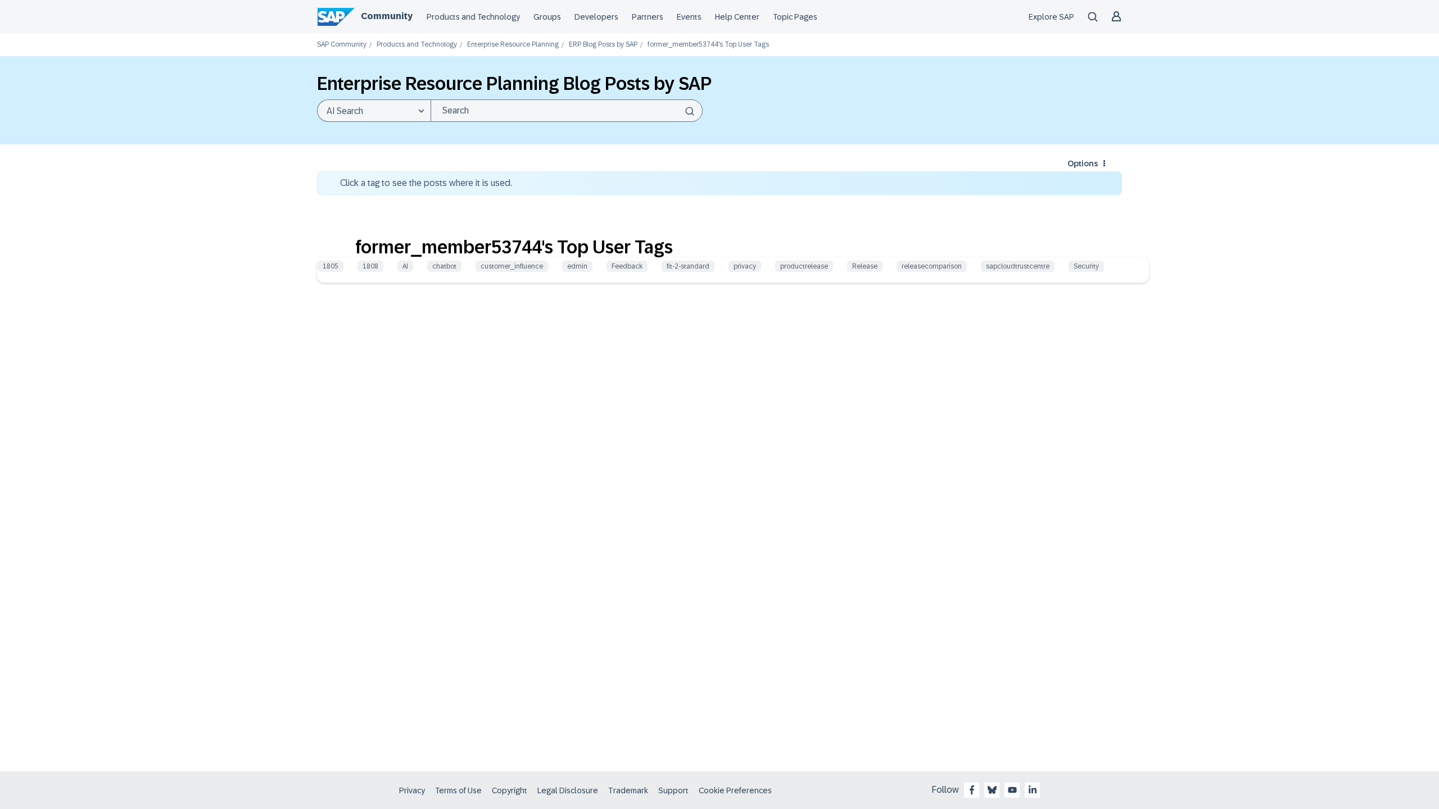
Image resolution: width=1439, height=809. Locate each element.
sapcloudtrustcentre (1017, 266)
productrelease (804, 266)
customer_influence (512, 266)
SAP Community (341, 44)
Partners (647, 16)
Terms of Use (458, 790)
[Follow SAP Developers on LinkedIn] (1032, 789)
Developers (596, 16)
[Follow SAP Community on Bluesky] (992, 789)
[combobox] (567, 110)
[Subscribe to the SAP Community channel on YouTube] (1012, 789)
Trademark (628, 790)
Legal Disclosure (567, 790)
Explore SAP (1051, 16)
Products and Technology (473, 16)
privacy (745, 266)
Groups (547, 16)
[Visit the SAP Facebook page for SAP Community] (971, 789)
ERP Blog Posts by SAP (603, 44)
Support (673, 790)
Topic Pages (795, 16)
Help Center (737, 16)
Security (1086, 266)
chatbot (444, 266)
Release (864, 266)
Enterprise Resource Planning (513, 44)
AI (405, 266)
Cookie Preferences (735, 790)
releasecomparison (932, 266)
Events (689, 16)
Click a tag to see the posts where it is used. (426, 183)
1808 (370, 266)
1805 (330, 266)
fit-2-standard (688, 266)
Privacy (412, 790)
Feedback (627, 266)
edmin (577, 266)
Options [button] (1082, 163)
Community (387, 16)
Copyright (509, 790)
